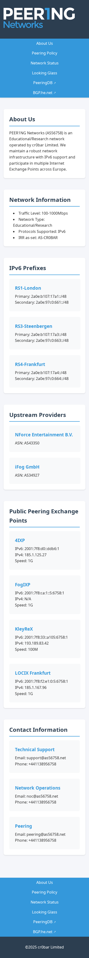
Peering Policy (44, 53)
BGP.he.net (44, 92)
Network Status (45, 63)
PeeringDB (44, 82)
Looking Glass (44, 73)
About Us (44, 43)
